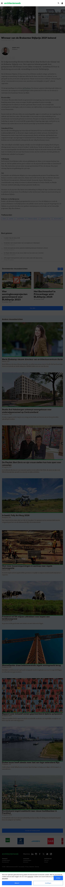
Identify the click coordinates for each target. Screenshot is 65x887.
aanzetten (5, 878)
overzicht (30, 876)
